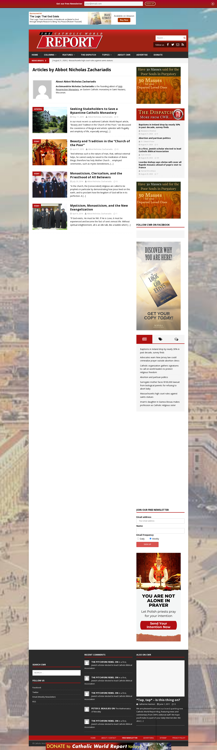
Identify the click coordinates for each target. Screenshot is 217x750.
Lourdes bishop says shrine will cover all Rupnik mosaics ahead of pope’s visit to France (160, 165)
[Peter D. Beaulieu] (86, 710)
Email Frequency (145, 534)
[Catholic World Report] (108, 50)
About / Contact (108, 738)
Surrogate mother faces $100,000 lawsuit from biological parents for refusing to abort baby (160, 385)
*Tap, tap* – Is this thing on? (158, 700)
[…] (108, 131)
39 (158, 158)
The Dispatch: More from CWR (160, 114)
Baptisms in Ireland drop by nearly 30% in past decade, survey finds (159, 126)
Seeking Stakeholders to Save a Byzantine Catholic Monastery (94, 111)
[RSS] (182, 44)
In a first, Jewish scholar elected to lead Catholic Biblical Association (160, 150)
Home (35, 54)
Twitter (35, 692)
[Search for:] (169, 37)
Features (67, 54)
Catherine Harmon (147, 704)
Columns (49, 54)
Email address (143, 517)
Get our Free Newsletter (69, 3)
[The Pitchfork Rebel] (86, 663)
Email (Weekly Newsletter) (44, 697)
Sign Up (150, 4)
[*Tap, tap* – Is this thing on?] (160, 678)
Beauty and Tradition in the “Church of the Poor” (100, 143)
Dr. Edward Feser (147, 141)
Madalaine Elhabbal (148, 131)
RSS (34, 701)
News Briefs (38, 60)
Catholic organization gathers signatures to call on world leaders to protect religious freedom (159, 369)
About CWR (124, 54)
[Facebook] (167, 44)
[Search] (184, 38)
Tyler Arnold (146, 155)
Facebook (36, 687)
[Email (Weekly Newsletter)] (177, 44)
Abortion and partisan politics (155, 138)
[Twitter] (172, 44)
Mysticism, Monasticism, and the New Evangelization (99, 207)
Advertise (142, 54)
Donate (158, 54)
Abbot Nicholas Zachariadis (100, 116)
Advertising (148, 738)
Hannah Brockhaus (148, 171)
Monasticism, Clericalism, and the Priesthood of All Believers (96, 175)
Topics (106, 54)
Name (139, 525)
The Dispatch (88, 54)
